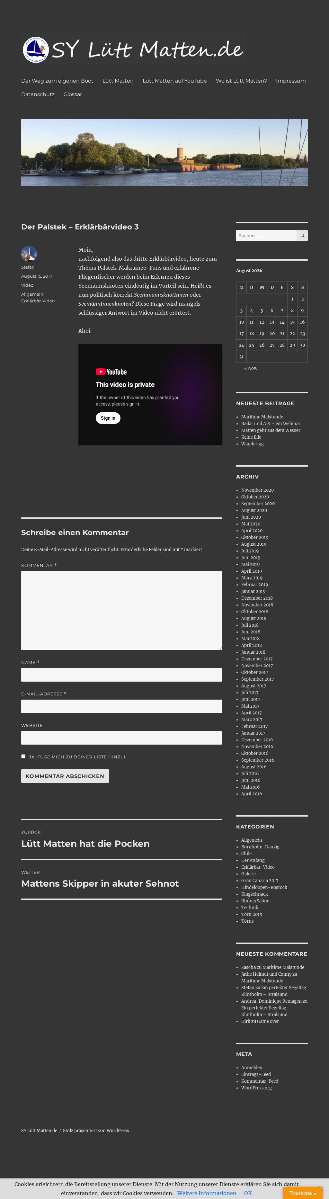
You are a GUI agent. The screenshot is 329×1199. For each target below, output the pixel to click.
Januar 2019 (253, 591)
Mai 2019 (250, 564)
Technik (249, 907)
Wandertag (252, 444)
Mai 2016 (250, 787)
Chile (246, 853)
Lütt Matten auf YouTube (175, 81)
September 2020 (258, 503)
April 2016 (251, 794)
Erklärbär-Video (38, 300)
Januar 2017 (253, 733)
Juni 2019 (251, 557)
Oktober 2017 (254, 672)
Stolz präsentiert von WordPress (96, 1130)
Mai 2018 (250, 638)
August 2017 (253, 686)
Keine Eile (251, 437)
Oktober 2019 (255, 537)
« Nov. (250, 368)
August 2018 (253, 618)
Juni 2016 (251, 780)
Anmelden (251, 1067)
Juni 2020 (251, 517)
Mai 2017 (250, 706)
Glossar (73, 94)
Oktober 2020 (255, 497)
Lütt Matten (118, 81)
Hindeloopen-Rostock (264, 887)
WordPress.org (256, 1088)
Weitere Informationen (206, 1193)
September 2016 (257, 760)
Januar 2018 (253, 652)
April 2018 (251, 645)
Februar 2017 (254, 726)
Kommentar (39, 565)
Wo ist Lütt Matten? (241, 81)
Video (27, 285)
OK (248, 1193)
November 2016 (257, 746)
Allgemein (32, 294)
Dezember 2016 (257, 740)
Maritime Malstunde (262, 417)
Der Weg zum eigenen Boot (57, 81)
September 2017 (257, 679)
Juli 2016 (250, 773)
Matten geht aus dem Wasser (270, 430)
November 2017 (257, 665)
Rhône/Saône (255, 901)
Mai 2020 (250, 524)
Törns (247, 921)
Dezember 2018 (257, 598)
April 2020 (251, 530)
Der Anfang (253, 860)
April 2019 (251, 571)
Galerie (248, 874)
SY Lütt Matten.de (39, 1130)
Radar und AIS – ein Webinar (270, 423)
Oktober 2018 (254, 611)
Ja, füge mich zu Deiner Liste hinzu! (76, 756)
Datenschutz (38, 94)
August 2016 (254, 767)
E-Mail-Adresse (44, 694)
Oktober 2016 (255, 753)
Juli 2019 (250, 551)
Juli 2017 (250, 692)
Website (32, 725)
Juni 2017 (250, 699)
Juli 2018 (250, 625)
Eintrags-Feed (256, 1074)
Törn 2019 (251, 914)
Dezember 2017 (257, 659)
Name (30, 662)
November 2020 (257, 490)
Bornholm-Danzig (260, 847)
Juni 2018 (250, 632)
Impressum (291, 81)
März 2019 (252, 578)
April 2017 (251, 713)
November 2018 (257, 605)
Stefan (28, 267)
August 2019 (254, 544)
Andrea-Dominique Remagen (271, 1001)
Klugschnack (254, 894)
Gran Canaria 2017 (260, 880)
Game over (268, 1021)
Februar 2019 (254, 584)
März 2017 (251, 719)
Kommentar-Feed (259, 1081)
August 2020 (254, 510)
